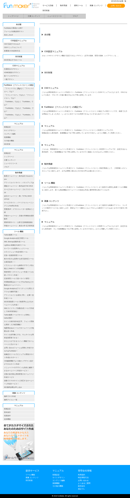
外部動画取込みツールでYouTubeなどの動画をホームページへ (19, 283)
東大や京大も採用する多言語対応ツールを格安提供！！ (19, 260)
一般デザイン (9, 79)
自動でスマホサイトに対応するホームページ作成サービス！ (19, 382)
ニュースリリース (54, 16)
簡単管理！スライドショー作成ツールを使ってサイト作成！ (19, 273)
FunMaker (61, 496)
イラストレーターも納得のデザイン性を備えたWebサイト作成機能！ (19, 266)
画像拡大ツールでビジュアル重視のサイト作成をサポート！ (19, 355)
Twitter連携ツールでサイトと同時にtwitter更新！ (17, 316)
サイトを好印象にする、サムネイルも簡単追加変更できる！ (19, 336)
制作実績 (63, 5)
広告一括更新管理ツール (13, 255)
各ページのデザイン (11, 76)
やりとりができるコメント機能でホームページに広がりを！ (19, 342)
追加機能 (7, 419)
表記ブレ (81, 489)
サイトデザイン (10, 130)
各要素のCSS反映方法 (12, 51)
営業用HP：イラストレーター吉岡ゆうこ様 (19, 210)
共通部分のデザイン (11, 69)
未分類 (18, 24)
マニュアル (18, 124)
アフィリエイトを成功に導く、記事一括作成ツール (19, 296)
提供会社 (81, 486)
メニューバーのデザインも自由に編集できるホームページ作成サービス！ (19, 369)
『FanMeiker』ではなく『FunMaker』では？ (19, 116)
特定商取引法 (83, 477)
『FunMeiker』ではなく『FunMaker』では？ (19, 109)
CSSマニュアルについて (13, 47)
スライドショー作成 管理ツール (16, 252)
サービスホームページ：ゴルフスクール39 (19, 191)
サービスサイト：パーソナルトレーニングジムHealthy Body (19, 204)
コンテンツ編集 (10, 134)
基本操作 (7, 412)
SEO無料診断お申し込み (13, 387)
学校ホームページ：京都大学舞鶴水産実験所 (19, 217)
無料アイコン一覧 (10, 400)
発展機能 (7, 137)
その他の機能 (9, 141)
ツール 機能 (18, 231)
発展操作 (7, 416)
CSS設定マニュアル (19, 41)
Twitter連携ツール (10, 235)
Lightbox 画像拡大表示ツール (15, 245)
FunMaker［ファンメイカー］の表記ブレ (19, 85)
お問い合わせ (116, 6)
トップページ (13, 16)
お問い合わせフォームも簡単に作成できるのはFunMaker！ (19, 349)
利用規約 (81, 475)
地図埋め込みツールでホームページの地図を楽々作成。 (19, 329)
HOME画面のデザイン (12, 72)
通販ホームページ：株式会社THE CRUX (18, 186)
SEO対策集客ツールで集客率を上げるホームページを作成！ (18, 303)
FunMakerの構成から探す (13, 28)
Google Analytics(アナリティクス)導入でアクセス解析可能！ (19, 290)
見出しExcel (8, 35)
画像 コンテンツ (96, 5)
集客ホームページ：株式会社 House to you (18, 177)
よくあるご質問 (84, 483)
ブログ (75, 16)
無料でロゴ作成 (10, 396)
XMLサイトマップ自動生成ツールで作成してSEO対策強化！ (19, 309)
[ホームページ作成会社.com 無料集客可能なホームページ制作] (19, 461)
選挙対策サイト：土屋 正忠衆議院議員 (18, 222)
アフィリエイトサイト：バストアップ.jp (19, 183)
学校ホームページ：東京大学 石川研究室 (19, 226)
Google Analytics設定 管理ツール (16, 238)
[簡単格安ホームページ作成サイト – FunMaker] (21, 7)
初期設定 (7, 127)
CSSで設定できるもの (12, 44)
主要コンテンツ (34, 16)
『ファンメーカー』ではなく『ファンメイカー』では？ (19, 96)
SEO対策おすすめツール (13, 60)
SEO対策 (46, 10)
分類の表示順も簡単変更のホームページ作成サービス (19, 375)
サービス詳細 (48, 5)
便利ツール (78, 5)
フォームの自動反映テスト (14, 31)
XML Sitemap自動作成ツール (14, 242)
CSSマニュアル (18, 66)
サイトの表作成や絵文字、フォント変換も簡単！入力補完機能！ (19, 323)
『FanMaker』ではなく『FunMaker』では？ (18, 103)
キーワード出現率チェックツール (16, 248)
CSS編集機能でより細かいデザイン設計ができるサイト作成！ (18, 362)
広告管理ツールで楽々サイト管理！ (17, 278)
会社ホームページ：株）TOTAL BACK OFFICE (18, 197)
